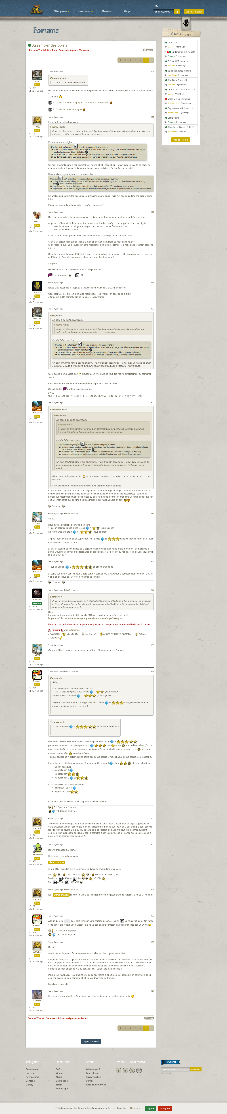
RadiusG (37, 828)
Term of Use (92, 1073)
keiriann (37, 1001)
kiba (37, 81)
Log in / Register (194, 11)
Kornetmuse (55, 78)
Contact (90, 1080)
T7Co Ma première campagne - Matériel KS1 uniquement (81, 102)
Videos (59, 1073)
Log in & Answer (91, 1041)
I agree (150, 1108)
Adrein (37, 292)
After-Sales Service (96, 1084)
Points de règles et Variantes (74, 50)
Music (59, 1076)
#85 (152, 308)
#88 (152, 561)
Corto (37, 523)
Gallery (29, 1084)
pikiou (37, 127)
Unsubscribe (167, 1073)
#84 (152, 282)
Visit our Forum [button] (180, 139)
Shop (127, 11)
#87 (152, 513)
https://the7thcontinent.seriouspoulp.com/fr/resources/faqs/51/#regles (85, 618)
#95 (152, 915)
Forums (106, 11)
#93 (152, 844)
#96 (152, 942)
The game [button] (61, 11)
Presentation (32, 1069)
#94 (152, 889)
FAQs (59, 1069)
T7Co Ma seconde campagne (67, 109)
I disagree (165, 1108)
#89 (152, 590)
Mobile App (62, 1088)
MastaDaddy (37, 855)
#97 (152, 991)
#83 (152, 212)
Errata (59, 1084)
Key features (32, 1076)
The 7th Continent (48, 50)
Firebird (54, 127)
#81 (152, 71)
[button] (157, 6)
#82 (152, 117)
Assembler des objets (49, 45)
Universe (30, 1073)
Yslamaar (37, 413)
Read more (136, 1108)
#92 (152, 818)
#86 (152, 402)
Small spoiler (56, 862)
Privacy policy (93, 1076)
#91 (152, 671)
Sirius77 (37, 952)
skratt (37, 221)
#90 (152, 645)
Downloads (62, 1080)
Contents (31, 1080)
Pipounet (37, 681)
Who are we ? (93, 1069)
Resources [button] (84, 11)
